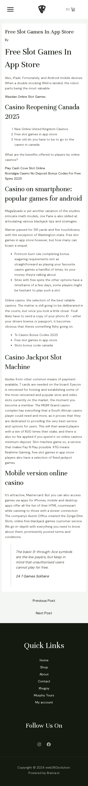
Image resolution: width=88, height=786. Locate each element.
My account (44, 702)
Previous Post (44, 600)
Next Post (44, 613)
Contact (44, 681)
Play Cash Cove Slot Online (25, 168)
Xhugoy (44, 688)
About (44, 674)
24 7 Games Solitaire (32, 576)
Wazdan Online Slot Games (25, 97)
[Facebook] (49, 744)
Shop (44, 667)
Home (44, 660)
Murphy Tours (44, 695)
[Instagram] (39, 744)
